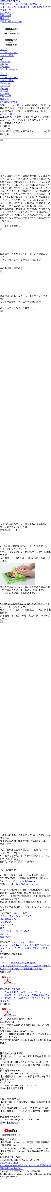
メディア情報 (7, 55)
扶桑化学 (4, 18)
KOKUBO (5, 13)
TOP (2, 105)
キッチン (4, 114)
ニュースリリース (9, 52)
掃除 (31, 942)
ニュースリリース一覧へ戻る (14, 931)
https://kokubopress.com (27, 884)
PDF (4, 957)
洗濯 (18, 989)
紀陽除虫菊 (5, 15)
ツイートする (7, 925)
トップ (3, 49)
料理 (12, 114)
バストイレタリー (20, 942)
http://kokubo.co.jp (26, 881)
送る (2, 928)
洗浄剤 (32, 962)
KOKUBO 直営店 (8, 102)
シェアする (5, 922)
